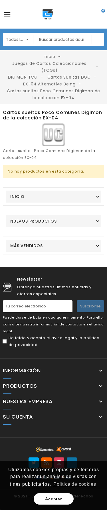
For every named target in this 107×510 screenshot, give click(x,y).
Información (22, 370)
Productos (20, 386)
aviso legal (62, 338)
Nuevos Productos (33, 221)
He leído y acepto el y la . (54, 341)
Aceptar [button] (53, 499)
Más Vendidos (26, 246)
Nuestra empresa (28, 401)
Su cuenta (18, 416)
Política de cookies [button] (74, 484)
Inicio (17, 196)
